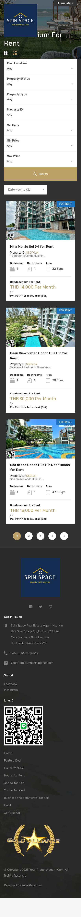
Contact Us (12, 813)
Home (8, 753)
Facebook (10, 684)
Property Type (17, 94)
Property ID (15, 109)
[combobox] (40, 68)
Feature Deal (12, 760)
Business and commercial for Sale (26, 798)
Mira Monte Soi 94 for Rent (32, 246)
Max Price (13, 156)
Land (7, 805)
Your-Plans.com (32, 885)
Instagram (11, 690)
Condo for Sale (14, 783)
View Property (40, 232)
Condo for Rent (14, 790)
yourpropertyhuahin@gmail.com (32, 663)
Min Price (13, 140)
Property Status (18, 78)
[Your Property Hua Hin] (40, 578)
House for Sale (14, 768)
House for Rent (14, 775)
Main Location (17, 63)
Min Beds (13, 125)
